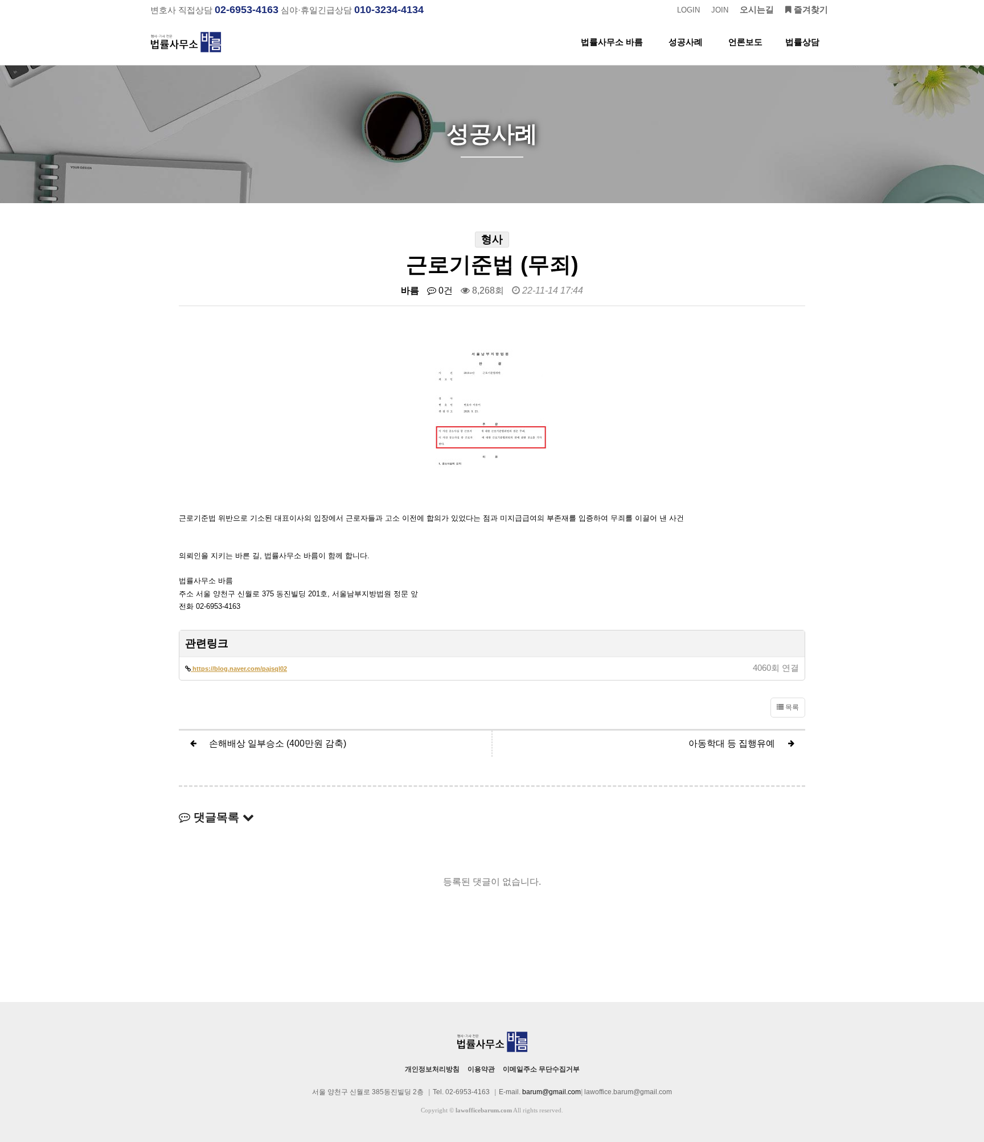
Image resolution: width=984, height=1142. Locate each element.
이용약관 (481, 1069)
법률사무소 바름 (612, 42)
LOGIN (688, 10)
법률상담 (802, 42)
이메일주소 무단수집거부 (541, 1069)
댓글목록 (216, 817)
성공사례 (686, 42)
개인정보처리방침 (432, 1069)
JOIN (719, 10)
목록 (791, 707)
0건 (444, 290)
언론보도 (745, 42)
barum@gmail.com (551, 1092)
